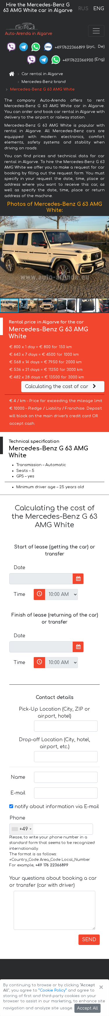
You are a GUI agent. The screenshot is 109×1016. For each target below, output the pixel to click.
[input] (41, 578)
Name (18, 777)
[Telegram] (23, 47)
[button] (103, 257)
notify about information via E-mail (56, 806)
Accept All (87, 1008)
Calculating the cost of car (57, 386)
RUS (83, 8)
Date (19, 567)
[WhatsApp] (35, 47)
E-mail (17, 793)
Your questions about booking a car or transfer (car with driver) (53, 882)
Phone (17, 818)
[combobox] (21, 829)
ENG (98, 8)
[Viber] (11, 47)
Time (19, 594)
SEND (89, 939)
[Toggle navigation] (96, 31)
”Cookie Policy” (52, 990)
